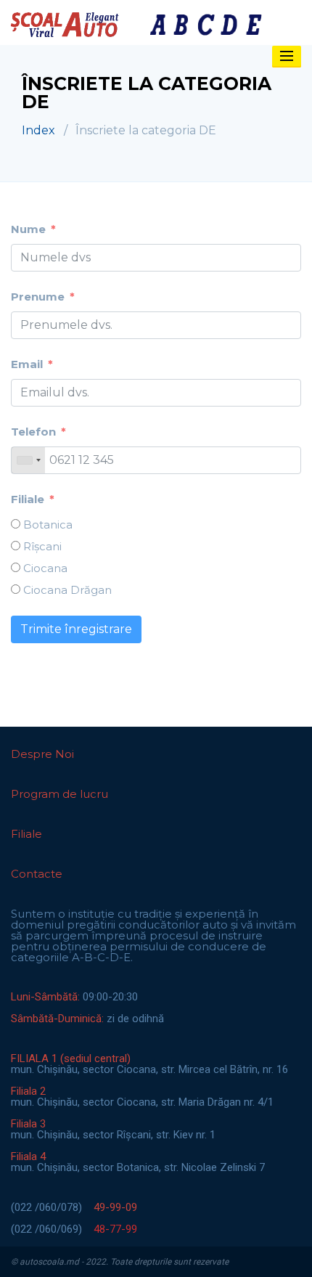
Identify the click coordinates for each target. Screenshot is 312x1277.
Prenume (38, 296)
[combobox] (28, 460)
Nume (28, 229)
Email (27, 364)
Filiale (27, 499)
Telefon (33, 431)
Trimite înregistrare (76, 629)
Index (38, 130)
